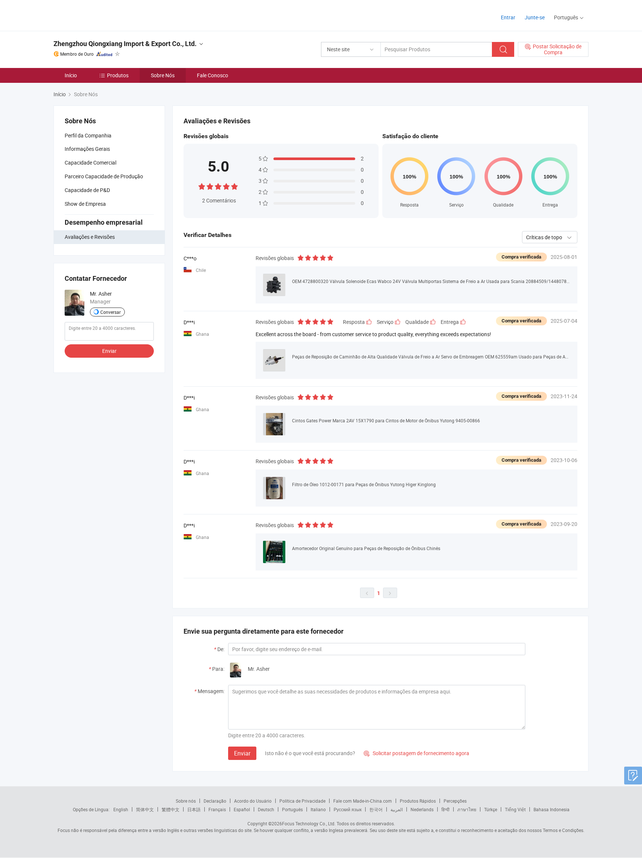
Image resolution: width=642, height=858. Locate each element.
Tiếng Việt (515, 809)
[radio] (201, 186)
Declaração (215, 801)
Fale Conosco (212, 75)
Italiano (318, 809)
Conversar (110, 312)
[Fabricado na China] (101, 14)
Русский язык (347, 809)
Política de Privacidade (302, 801)
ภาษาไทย (466, 809)
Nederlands (422, 809)
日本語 (194, 809)
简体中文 (145, 809)
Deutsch (266, 809)
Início (71, 75)
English (120, 809)
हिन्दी (445, 809)
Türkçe (490, 809)
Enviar (109, 350)
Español (242, 809)
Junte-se (535, 17)
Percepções (455, 801)
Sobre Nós (163, 75)
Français (217, 809)
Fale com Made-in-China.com (362, 801)
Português (292, 809)
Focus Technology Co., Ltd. (308, 823)
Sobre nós (186, 801)
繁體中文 (170, 809)
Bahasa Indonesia (552, 809)
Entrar (508, 17)
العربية (396, 809)
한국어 (376, 809)
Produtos (118, 75)
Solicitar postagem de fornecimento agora (416, 753)
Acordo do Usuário (253, 801)
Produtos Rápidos (418, 801)
